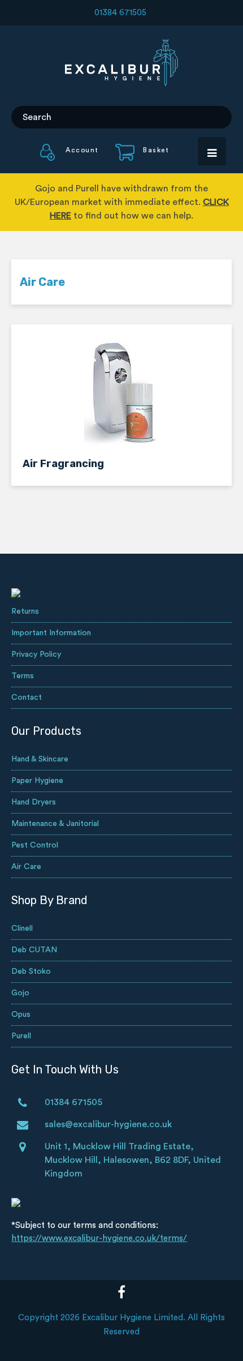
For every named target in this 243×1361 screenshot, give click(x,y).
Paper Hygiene (37, 781)
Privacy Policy (36, 654)
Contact (26, 697)
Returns (25, 611)
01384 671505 (120, 12)
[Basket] (135, 157)
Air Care (26, 867)
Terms (22, 676)
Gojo (20, 993)
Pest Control (34, 845)
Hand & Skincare (39, 759)
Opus (21, 1014)
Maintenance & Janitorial (55, 824)
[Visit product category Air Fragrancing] (121, 392)
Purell (21, 1036)
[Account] (69, 157)
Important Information (51, 633)
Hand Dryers (33, 802)
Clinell (22, 928)
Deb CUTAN (34, 950)
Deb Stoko (31, 971)
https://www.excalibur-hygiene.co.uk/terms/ (99, 1238)
